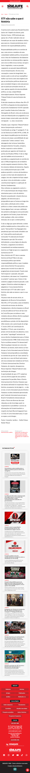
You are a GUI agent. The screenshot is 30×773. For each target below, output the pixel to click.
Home (2, 14)
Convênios (8, 708)
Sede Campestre (8, 704)
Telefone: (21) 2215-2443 (15, 1)
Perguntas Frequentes (15, 716)
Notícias (6, 14)
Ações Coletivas (22, 712)
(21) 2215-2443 (15, 723)
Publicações (22, 693)
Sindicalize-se (22, 696)
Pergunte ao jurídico (8, 712)
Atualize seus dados (22, 708)
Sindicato (8, 689)
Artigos (8, 693)
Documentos (22, 704)
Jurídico (8, 696)
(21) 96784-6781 (15, 740)
